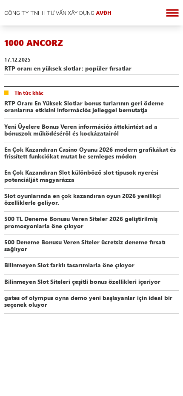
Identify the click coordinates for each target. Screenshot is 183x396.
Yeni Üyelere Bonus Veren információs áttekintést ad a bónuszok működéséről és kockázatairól (80, 129)
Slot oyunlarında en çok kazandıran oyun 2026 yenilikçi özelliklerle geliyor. (82, 199)
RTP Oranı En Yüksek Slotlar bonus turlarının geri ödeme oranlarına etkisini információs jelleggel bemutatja (84, 106)
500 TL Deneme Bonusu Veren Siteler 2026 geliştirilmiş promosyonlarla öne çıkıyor (80, 222)
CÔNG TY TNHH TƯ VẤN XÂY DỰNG (58, 12)
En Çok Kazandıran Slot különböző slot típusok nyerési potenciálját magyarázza (81, 175)
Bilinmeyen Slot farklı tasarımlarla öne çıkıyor (69, 265)
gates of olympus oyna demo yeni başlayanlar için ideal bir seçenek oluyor (88, 301)
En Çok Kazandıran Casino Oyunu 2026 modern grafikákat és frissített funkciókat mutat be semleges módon (90, 152)
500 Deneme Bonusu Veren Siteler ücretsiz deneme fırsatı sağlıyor (85, 245)
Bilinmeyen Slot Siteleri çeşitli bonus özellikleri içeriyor (82, 281)
